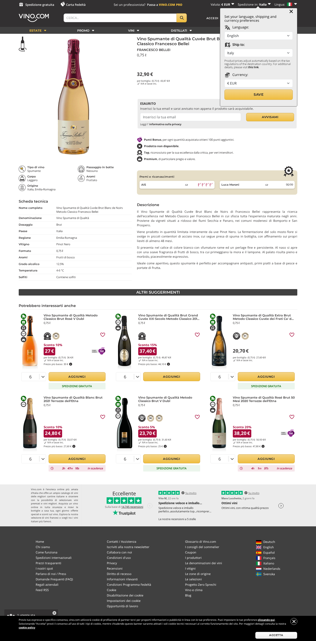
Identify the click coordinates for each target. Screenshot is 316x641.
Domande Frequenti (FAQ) (54, 579)
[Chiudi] (291, 11)
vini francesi (51, 517)
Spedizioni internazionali (54, 558)
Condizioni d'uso (119, 558)
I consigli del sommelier (202, 547)
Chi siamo (43, 547)
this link (253, 67)
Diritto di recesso (119, 574)
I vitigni (190, 568)
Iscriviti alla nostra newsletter (128, 547)
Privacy (112, 563)
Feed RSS (42, 590)
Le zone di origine (198, 574)
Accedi (212, 18)
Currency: (240, 74)
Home (40, 541)
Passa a (164, 5)
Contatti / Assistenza (121, 541)
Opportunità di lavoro (122, 606)
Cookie (111, 590)
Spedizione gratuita (39, 5)
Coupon (190, 552)
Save (259, 94)
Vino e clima (193, 590)
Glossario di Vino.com (200, 541)
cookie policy (27, 627)
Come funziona (46, 552)
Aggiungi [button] (77, 377)
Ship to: (238, 44)
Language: (240, 27)
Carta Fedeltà (76, 5)
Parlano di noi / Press (51, 574)
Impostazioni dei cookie (124, 601)
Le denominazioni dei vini (203, 563)
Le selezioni (193, 579)
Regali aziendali (47, 584)
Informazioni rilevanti (122, 579)
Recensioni (115, 568)
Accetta (276, 635)
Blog (188, 595)
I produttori (193, 558)
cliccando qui (266, 620)
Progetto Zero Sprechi (200, 584)
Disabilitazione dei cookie (125, 595)
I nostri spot (44, 568)
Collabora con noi (119, 552)
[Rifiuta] (293, 621)
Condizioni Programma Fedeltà (129, 584)
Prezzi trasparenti (48, 563)
